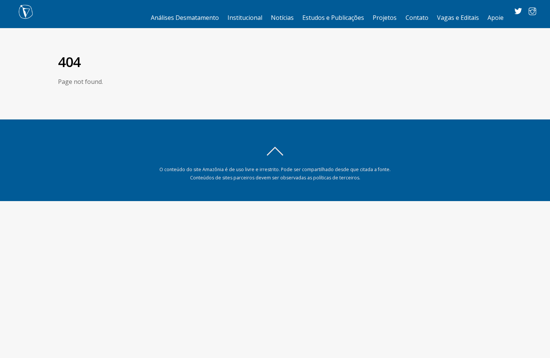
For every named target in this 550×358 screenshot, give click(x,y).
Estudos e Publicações (333, 17)
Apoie (496, 17)
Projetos (385, 17)
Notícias (282, 17)
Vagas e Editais (458, 17)
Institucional (244, 17)
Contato (417, 17)
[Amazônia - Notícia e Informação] (25, 15)
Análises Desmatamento (185, 17)
